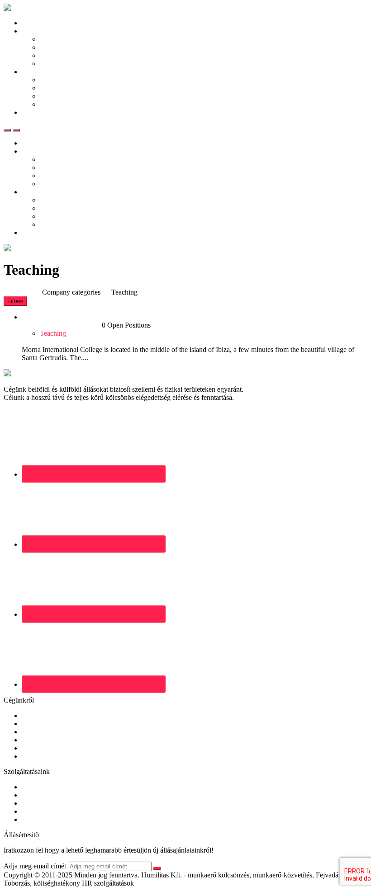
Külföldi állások (63, 47)
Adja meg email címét (35, 866)
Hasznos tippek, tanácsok (76, 63)
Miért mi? (53, 96)
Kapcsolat (36, 112)
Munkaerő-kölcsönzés (53, 795)
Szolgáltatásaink (63, 80)
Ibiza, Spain (39, 341)
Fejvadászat (38, 803)
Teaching (53, 333)
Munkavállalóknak (48, 723)
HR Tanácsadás (44, 811)
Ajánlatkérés (58, 104)
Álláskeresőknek (45, 31)
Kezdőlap (35, 23)
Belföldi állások (62, 39)
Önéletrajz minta (63, 55)
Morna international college (62, 325)
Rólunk (32, 715)
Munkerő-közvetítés (50, 787)
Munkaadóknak (44, 71)
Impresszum (39, 756)
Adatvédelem (41, 748)
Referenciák (57, 88)
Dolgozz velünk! (46, 740)
